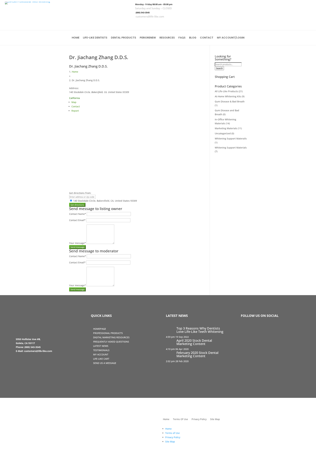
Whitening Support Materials (231, 147)
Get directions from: (80, 193)
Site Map (215, 419)
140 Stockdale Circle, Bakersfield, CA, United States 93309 (105, 200)
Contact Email (77, 220)
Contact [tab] (75, 106)
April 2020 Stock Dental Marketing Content (194, 342)
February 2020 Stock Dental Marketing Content (197, 354)
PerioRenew (148, 38)
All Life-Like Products (226, 91)
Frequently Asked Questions (111, 341)
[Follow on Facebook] (288, 23)
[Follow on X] (297, 23)
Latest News (100, 345)
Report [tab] (75, 110)
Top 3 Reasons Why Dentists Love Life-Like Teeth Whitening (199, 330)
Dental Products (123, 38)
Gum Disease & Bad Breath (230, 101)
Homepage (99, 328)
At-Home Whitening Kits (228, 96)
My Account (100, 354)
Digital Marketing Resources (111, 337)
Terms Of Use (180, 419)
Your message (77, 243)
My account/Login (230, 38)
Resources (167, 38)
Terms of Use (172, 433)
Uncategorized (223, 133)
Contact (206, 38)
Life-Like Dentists (95, 38)
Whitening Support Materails (231, 138)
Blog (192, 38)
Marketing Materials (226, 128)
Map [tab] (73, 102)
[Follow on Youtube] (307, 23)
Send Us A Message (104, 363)
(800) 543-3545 (143, 12)
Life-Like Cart (101, 358)
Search (219, 68)
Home (75, 38)
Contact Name (77, 213)
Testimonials (101, 350)
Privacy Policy (199, 419)
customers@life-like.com (150, 16)
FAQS (181, 38)
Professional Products (108, 333)
